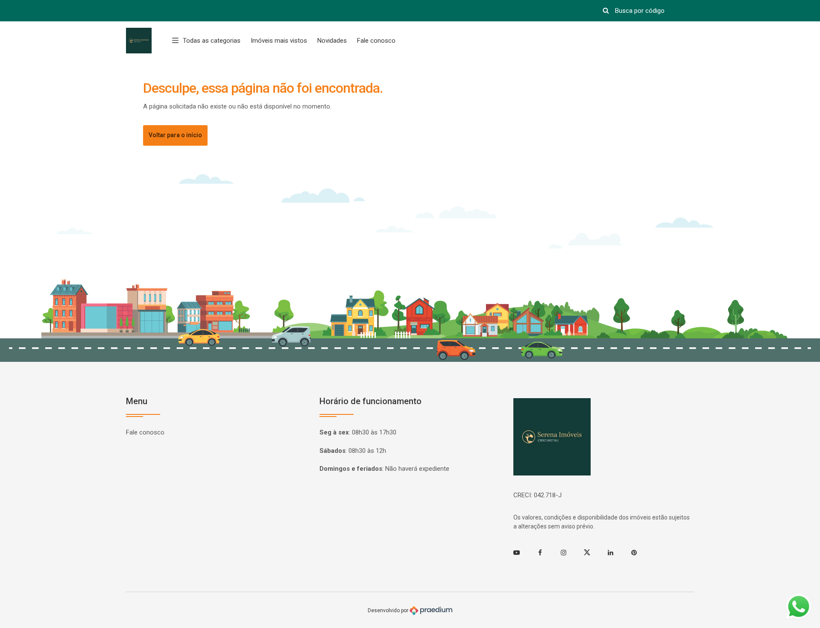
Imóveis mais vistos (279, 40)
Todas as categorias (211, 40)
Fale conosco (376, 40)
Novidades (332, 40)
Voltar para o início (175, 135)
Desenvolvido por (389, 610)
